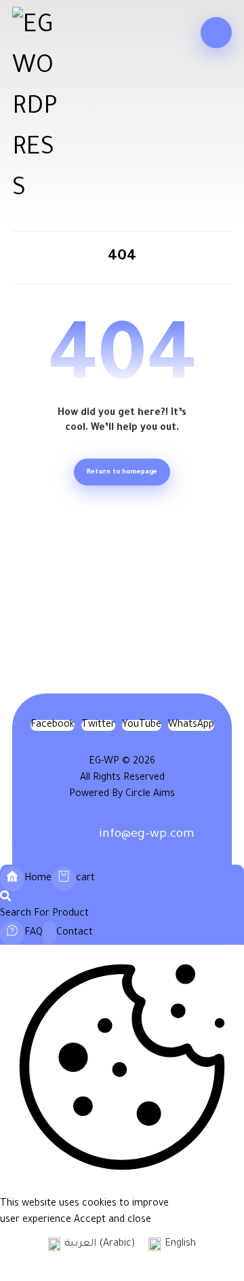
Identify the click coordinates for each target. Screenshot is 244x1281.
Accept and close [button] (112, 1220)
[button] (216, 32)
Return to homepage (122, 471)
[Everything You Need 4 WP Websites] (35, 109)
